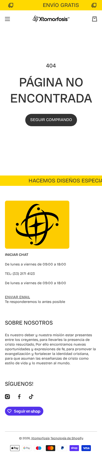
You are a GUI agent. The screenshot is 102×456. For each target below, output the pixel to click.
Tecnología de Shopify (67, 438)
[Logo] (51, 19)
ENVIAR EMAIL (17, 297)
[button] (94, 19)
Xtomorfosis (40, 438)
